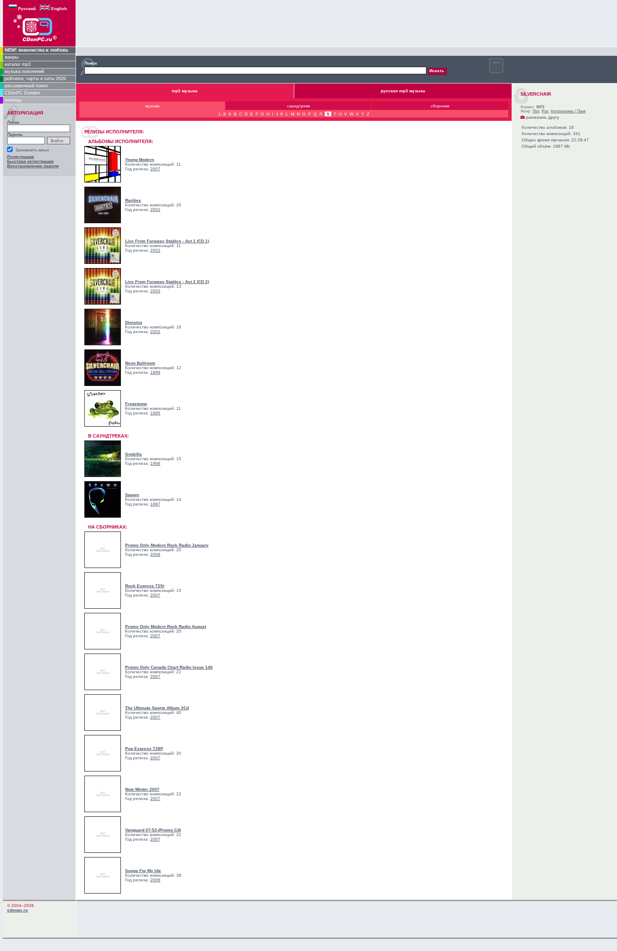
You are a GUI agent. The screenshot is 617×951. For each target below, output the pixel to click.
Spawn (132, 494)
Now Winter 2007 (142, 789)
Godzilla (133, 454)
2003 (155, 209)
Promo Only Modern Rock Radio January (167, 545)
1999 (155, 372)
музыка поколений (24, 71)
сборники (440, 106)
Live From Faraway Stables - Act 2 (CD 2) (167, 281)
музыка (152, 106)
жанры (11, 57)
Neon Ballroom (140, 363)
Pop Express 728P (144, 748)
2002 (155, 331)
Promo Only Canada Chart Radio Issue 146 (169, 667)
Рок (545, 111)
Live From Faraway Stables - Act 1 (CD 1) (167, 241)
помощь (13, 99)
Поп (536, 111)
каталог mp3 (18, 64)
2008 (155, 554)
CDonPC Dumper (22, 92)
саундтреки (298, 106)
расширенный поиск (26, 85)
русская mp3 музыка (403, 91)
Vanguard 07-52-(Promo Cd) (153, 830)
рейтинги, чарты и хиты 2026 (35, 78)
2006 (155, 880)
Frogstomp (136, 403)
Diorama (133, 322)
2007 (155, 169)
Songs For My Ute (143, 870)
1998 (155, 463)
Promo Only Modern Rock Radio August (165, 626)
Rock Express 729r (145, 586)
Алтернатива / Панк (568, 111)
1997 (155, 504)
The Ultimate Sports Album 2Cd (157, 708)
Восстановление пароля (33, 166)
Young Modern (139, 159)
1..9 (222, 114)
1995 (155, 413)
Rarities (133, 200)
